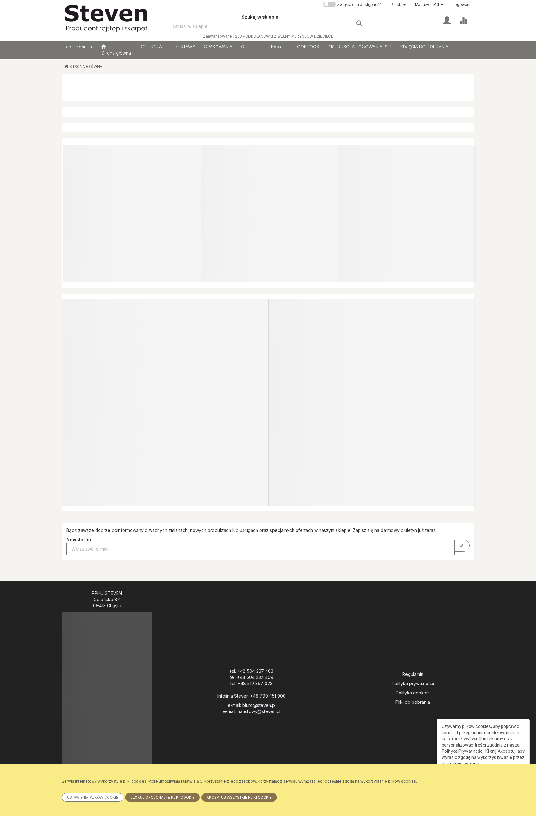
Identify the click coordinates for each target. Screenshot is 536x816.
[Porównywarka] (463, 19)
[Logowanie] (447, 19)
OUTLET (250, 46)
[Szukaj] (360, 23)
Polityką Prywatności (463, 751)
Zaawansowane (217, 36)
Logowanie (463, 4)
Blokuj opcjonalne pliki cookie (162, 797)
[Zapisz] (462, 546)
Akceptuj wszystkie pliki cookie (239, 797)
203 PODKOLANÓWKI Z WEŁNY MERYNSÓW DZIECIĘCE (284, 36)
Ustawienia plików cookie (92, 797)
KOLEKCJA (151, 46)
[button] (398, 4)
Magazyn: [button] (427, 4)
